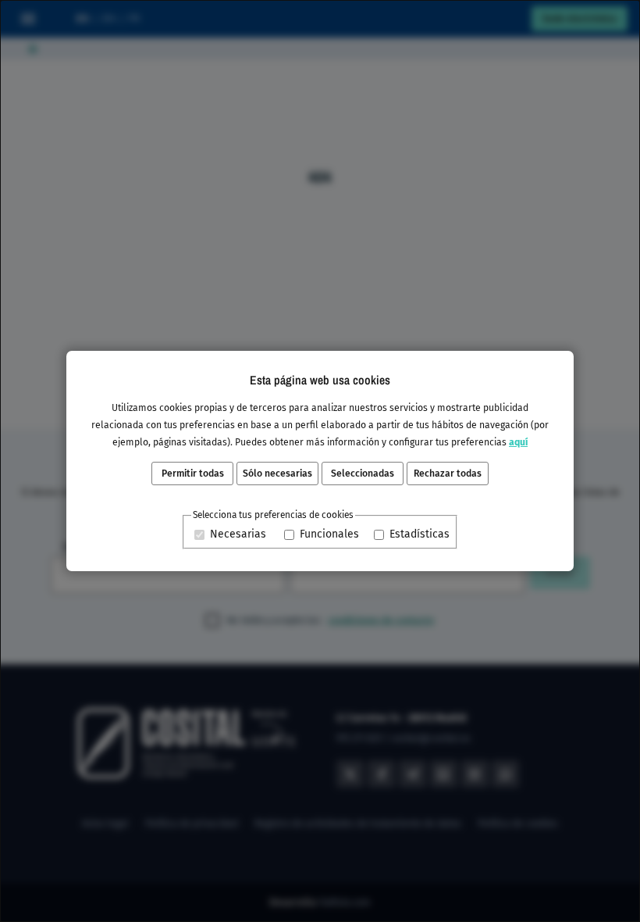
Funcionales (329, 534)
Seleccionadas (362, 473)
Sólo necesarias (277, 473)
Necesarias (238, 534)
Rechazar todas (448, 473)
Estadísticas (419, 534)
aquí (518, 442)
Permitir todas (193, 473)
